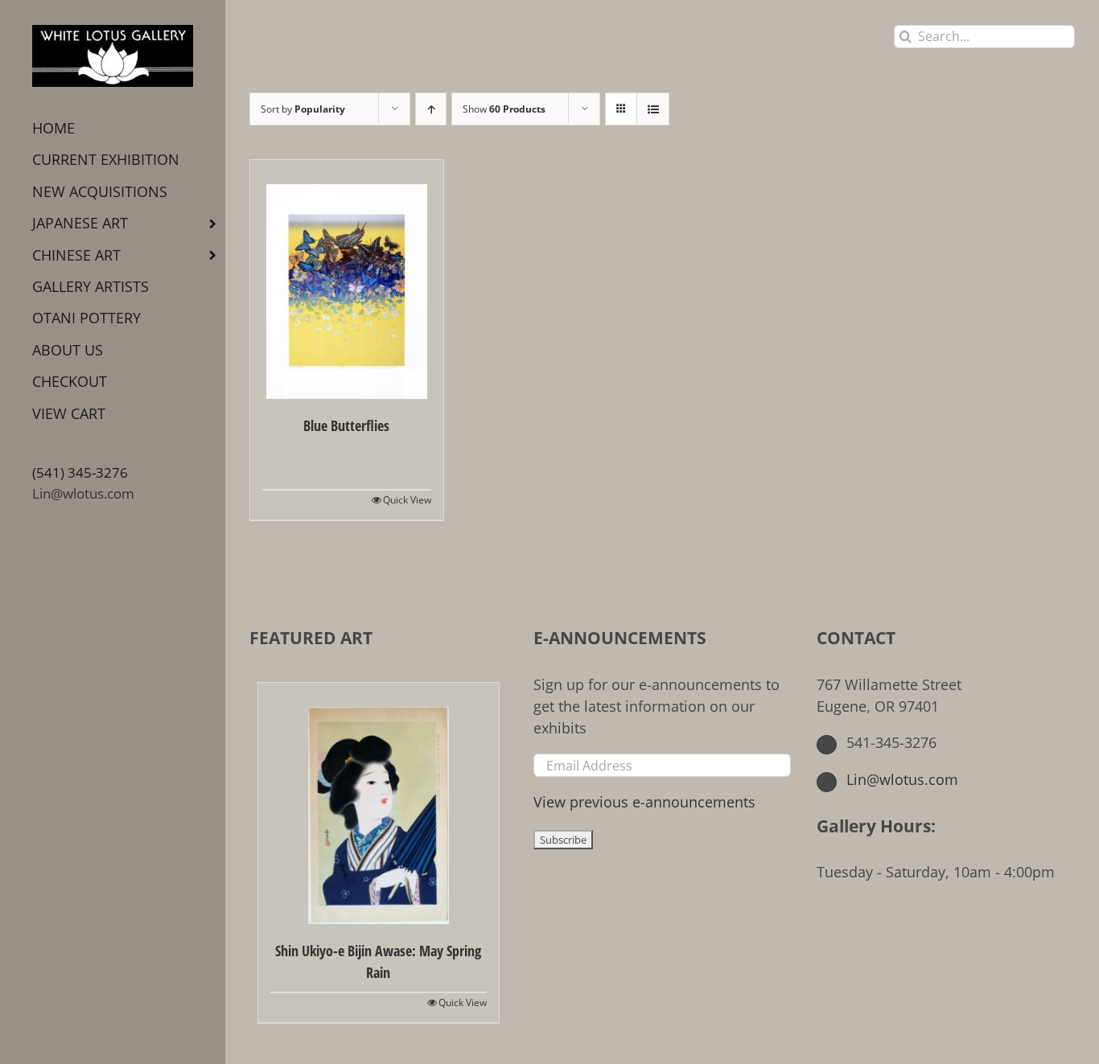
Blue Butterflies (346, 425)
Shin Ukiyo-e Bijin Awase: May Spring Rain (378, 961)
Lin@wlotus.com (83, 493)
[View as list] (653, 109)
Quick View (407, 500)
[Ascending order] (431, 108)
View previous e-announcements (644, 801)
